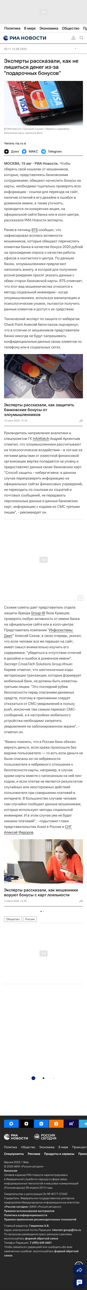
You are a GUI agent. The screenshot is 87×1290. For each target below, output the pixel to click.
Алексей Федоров (18, 832)
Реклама (34, 1154)
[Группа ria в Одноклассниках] (56, 1124)
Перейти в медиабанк (57, 128)
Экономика (46, 1147)
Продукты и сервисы (59, 1154)
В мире (63, 1147)
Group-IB (38, 613)
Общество (13, 919)
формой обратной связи (41, 1238)
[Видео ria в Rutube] (71, 1124)
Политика (10, 1147)
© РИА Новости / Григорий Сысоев (23, 128)
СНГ (68, 826)
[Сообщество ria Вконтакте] (41, 1124)
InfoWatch (41, 438)
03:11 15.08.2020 (15, 49)
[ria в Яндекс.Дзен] (26, 1124)
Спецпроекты (14, 1154)
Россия (30, 919)
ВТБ (35, 230)
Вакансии (10, 1170)
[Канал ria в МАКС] (11, 1124)
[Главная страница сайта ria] (24, 38)
